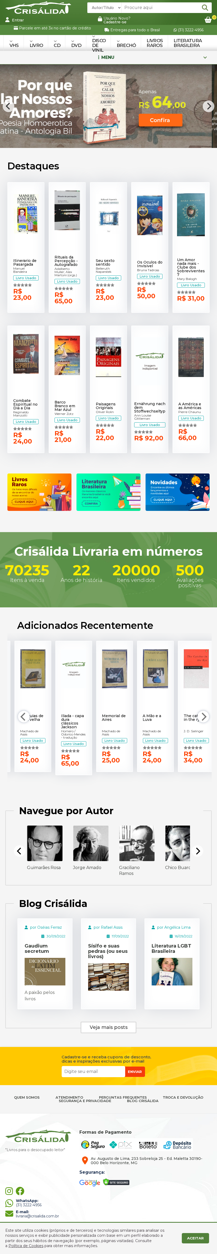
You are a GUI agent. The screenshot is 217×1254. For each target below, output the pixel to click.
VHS (14, 45)
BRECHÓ (126, 45)
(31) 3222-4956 (190, 30)
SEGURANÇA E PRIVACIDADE (85, 1101)
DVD (76, 45)
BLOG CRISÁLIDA (143, 1101)
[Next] (208, 106)
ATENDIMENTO (69, 1097)
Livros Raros (155, 43)
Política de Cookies (25, 1245)
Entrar (17, 20)
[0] (208, 20)
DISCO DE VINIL (99, 45)
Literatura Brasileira (188, 43)
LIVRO (36, 45)
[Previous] (8, 106)
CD (57, 45)
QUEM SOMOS (27, 1097)
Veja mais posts (109, 1027)
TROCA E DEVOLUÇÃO (183, 1097)
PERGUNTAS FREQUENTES (123, 1097)
